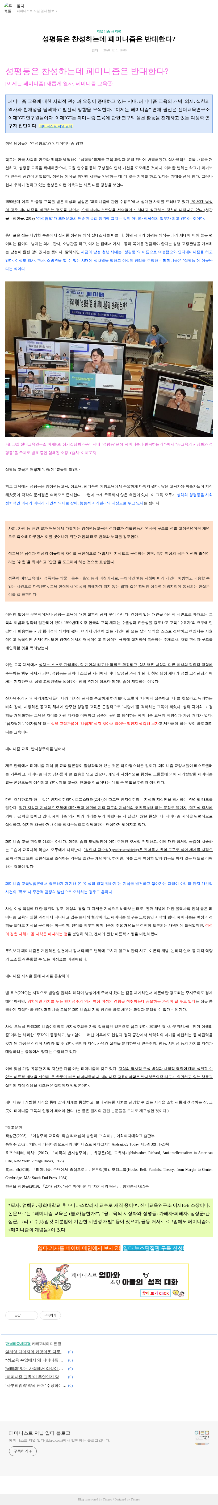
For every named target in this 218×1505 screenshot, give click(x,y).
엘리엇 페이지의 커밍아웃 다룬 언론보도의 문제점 (35, 1352)
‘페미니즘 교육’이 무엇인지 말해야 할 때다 (35, 1377)
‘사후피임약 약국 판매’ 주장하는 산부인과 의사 (35, 1385)
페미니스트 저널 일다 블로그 (39, 1433)
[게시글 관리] (32, 1315)
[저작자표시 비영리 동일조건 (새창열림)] (68, 1315)
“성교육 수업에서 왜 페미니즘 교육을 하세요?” (35, 1360)
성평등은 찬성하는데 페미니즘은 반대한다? (109, 39)
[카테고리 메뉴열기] (208, 8)
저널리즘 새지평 (109, 31)
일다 (20, 6)
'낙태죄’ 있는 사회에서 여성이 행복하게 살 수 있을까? (35, 1369)
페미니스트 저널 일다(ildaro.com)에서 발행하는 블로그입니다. (59, 1440)
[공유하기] (25, 1315)
